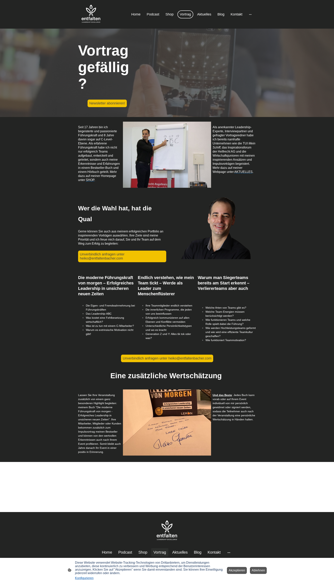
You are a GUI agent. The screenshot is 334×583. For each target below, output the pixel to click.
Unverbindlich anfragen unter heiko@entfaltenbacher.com (102, 256)
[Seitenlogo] (91, 14)
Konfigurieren (84, 578)
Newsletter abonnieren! (107, 103)
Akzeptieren (237, 570)
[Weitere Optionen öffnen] (250, 14)
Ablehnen (258, 570)
